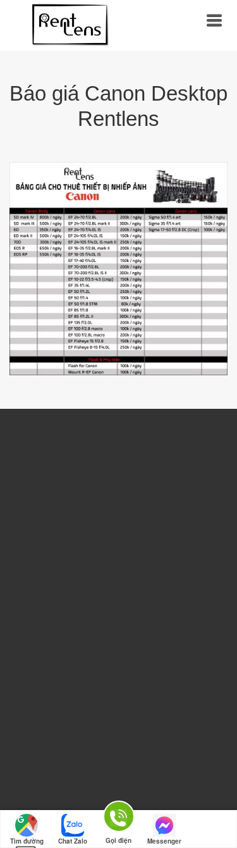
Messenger (164, 841)
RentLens (69, 25)
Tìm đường (27, 841)
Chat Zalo (72, 841)
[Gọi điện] (118, 818)
